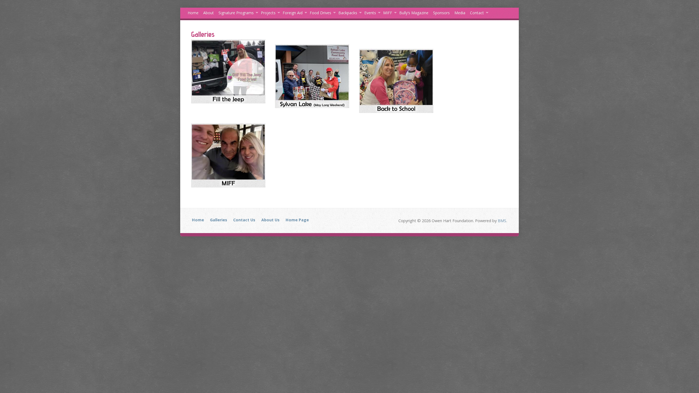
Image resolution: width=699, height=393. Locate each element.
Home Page (297, 219)
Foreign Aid (293, 12)
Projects (268, 12)
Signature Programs (236, 12)
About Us (270, 219)
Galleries (218, 219)
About (208, 12)
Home (193, 12)
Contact (477, 12)
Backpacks (347, 12)
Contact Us (244, 219)
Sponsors (441, 12)
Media (459, 12)
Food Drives (320, 12)
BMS (502, 220)
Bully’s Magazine (413, 12)
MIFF (387, 12)
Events (370, 12)
